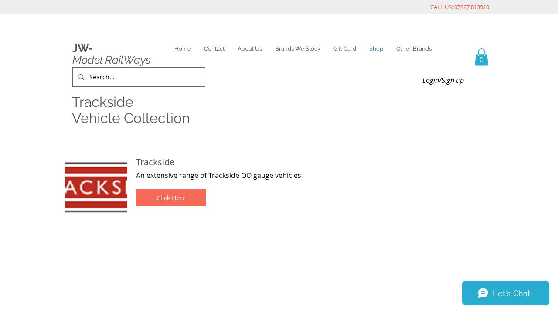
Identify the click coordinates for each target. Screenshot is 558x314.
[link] (481, 56)
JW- (82, 48)
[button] (171, 197)
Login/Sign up (443, 80)
